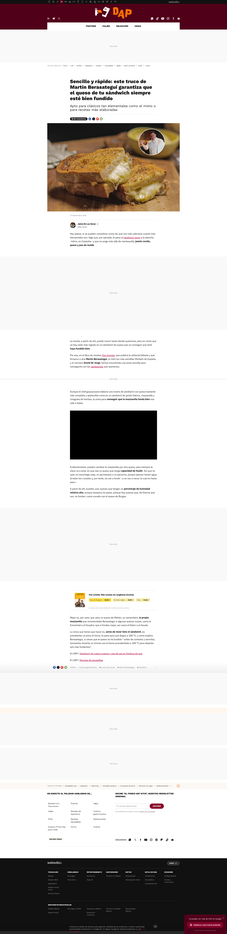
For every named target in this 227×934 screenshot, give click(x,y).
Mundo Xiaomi (53, 893)
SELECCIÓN (122, 26)
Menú (48, 18)
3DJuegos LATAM (74, 909)
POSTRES (91, 26)
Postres (74, 803)
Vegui (95, 803)
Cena (65, 66)
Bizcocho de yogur (146, 786)
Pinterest (156, 839)
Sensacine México (94, 909)
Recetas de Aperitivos (76, 812)
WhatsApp (152, 18)
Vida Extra (71, 880)
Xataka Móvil (53, 880)
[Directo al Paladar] (113, 13)
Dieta (140, 66)
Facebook (173, 18)
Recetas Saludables (76, 820)
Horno (73, 827)
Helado (98, 66)
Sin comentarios (80, 119)
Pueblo (79, 66)
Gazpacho (88, 66)
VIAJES (106, 26)
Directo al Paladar (113, 876)
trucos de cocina (108, 667)
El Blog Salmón (170, 876)
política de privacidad (147, 811)
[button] (88, 224)
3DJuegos (71, 876)
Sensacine (91, 876)
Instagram (168, 18)
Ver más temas (55, 839)
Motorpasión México (131, 910)
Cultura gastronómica (88, 667)
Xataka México (54, 909)
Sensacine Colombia (91, 914)
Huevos (96, 827)
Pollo (50, 819)
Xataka (50, 876)
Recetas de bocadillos (91, 660)
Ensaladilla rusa (71, 786)
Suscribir (157, 806)
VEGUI (137, 26)
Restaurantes (99, 819)
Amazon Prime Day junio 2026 (56, 828)
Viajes (50, 811)
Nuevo (54, 18)
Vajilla (118, 66)
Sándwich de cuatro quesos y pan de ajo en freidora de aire (111, 653)
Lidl (71, 66)
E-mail (179, 18)
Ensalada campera (110, 786)
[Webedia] (54, 862)
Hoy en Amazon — (100, 600)
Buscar (59, 18)
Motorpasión (131, 876)
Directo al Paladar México (113, 910)
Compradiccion (151, 883)
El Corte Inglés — (123, 600)
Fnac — (143, 600)
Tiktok (157, 18)
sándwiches (97, 366)
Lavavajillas (109, 66)
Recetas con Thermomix (53, 804)
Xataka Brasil (53, 912)
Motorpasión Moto (133, 880)
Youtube (163, 18)
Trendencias (150, 876)
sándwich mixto (132, 237)
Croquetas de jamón (128, 786)
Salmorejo (95, 786)
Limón (148, 66)
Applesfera (52, 883)
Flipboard (97, 118)
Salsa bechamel (163, 786)
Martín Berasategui (127, 667)
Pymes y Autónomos (168, 881)
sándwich (143, 667)
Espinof (90, 880)
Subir (171, 863)
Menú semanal (129, 66)
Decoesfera (149, 880)
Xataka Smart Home (53, 888)
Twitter (93, 118)
